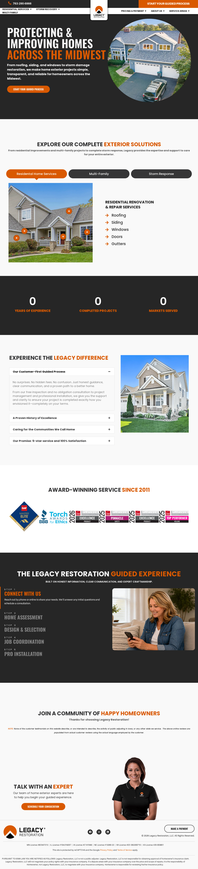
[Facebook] (90, 831)
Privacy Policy (106, 850)
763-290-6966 (22, 3)
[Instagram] (99, 831)
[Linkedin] (107, 831)
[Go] (69, 211)
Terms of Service (124, 850)
